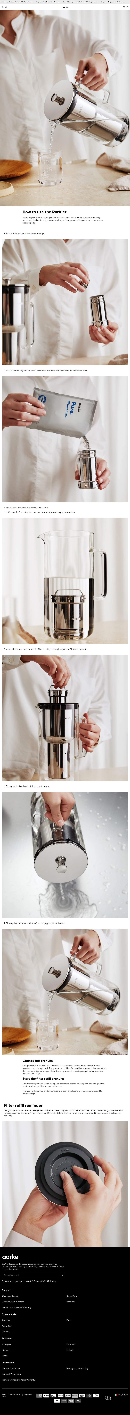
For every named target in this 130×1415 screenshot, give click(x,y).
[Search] (2, 7)
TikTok (5, 1356)
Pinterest (6, 1350)
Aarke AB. (108, 1399)
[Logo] (65, 7)
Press (69, 1320)
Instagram (6, 1344)
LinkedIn (70, 1350)
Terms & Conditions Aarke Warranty (18, 1380)
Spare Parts (72, 1296)
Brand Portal (4, 1395)
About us (6, 1320)
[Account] (6, 7)
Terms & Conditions (11, 1368)
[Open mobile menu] (127, 7)
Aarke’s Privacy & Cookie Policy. (41, 1281)
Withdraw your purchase (13, 1302)
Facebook (71, 1344)
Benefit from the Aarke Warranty (16, 1307)
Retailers (71, 1302)
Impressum (28, 1394)
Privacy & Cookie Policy (77, 1368)
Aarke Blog (6, 1326)
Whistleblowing (15, 1394)
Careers (6, 1332)
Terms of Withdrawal (11, 1374)
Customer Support (10, 1296)
